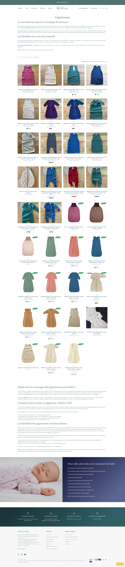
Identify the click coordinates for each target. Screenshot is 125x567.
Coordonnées (34, 560)
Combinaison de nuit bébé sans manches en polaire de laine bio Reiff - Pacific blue (51, 193)
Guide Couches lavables (71, 539)
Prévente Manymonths (62, 2)
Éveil (26, 8)
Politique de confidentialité (23, 560)
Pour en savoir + (22, 548)
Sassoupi (28, 189)
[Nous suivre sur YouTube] (25, 554)
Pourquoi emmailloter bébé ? (75, 477)
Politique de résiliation (52, 560)
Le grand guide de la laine (71, 537)
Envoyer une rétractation (52, 537)
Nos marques (94, 8)
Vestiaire (42, 8)
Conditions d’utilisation (23, 562)
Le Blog (67, 544)
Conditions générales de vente (78, 560)
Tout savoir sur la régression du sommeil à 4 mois (80, 480)
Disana (51, 259)
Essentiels (34, 8)
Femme (50, 8)
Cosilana (51, 121)
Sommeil (20, 8)
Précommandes (50, 539)
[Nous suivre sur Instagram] (22, 554)
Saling (74, 330)
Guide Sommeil (68, 534)
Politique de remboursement (64, 560)
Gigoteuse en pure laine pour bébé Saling (28, 367)
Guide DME (67, 541)
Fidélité (48, 544)
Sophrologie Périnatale (52, 546)
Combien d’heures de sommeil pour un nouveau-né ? (81, 489)
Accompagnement (83, 8)
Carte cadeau (49, 541)
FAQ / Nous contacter (51, 548)
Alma (53, 520)
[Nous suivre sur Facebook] (18, 554)
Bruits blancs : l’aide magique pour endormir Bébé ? (80, 474)
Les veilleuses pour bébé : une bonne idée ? (78, 493)
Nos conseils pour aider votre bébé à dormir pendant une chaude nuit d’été (86, 471)
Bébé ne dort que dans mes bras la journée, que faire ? (81, 496)
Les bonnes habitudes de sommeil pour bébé (79, 483)
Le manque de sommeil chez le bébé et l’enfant (79, 486)
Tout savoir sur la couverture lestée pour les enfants (81, 468)
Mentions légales (41, 560)
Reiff (28, 87)
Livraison (48, 534)
